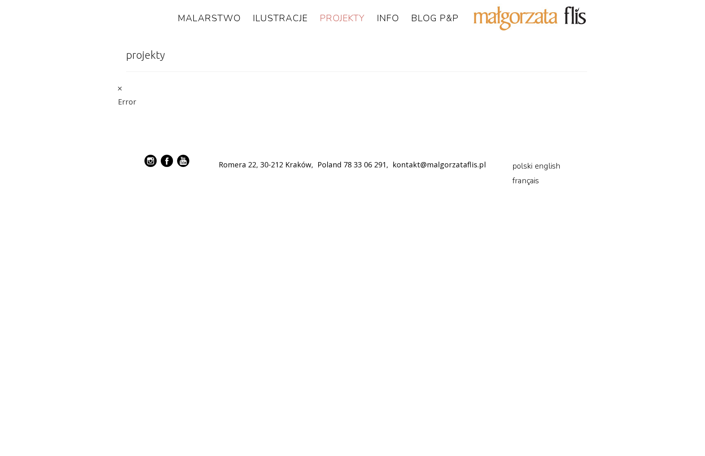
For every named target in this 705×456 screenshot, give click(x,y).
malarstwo (209, 18)
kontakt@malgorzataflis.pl (439, 164)
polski (522, 166)
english (548, 166)
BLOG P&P (435, 18)
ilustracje (280, 18)
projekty (342, 18)
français (525, 181)
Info (388, 18)
